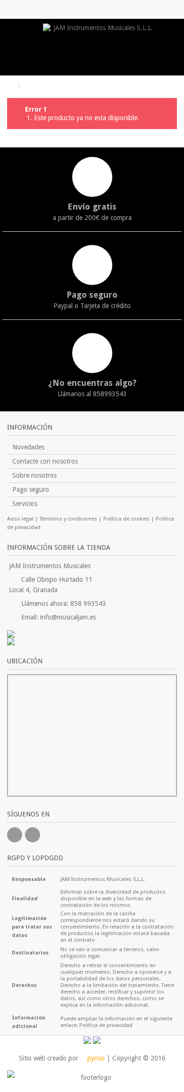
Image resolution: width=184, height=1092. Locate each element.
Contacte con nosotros (45, 461)
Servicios (24, 503)
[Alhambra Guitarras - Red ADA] (92, 634)
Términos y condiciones (68, 519)
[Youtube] (32, 834)
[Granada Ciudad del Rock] (92, 641)
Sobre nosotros (34, 475)
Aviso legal (20, 519)
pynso (95, 1058)
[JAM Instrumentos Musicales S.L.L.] (99, 47)
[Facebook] (14, 834)
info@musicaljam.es (68, 617)
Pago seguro (30, 489)
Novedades (28, 447)
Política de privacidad (106, 1025)
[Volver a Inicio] (10, 86)
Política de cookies (126, 519)
